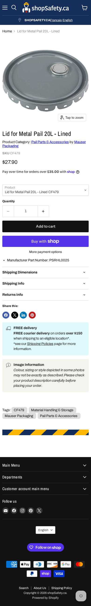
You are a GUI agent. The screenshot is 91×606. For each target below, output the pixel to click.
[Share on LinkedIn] (23, 315)
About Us (40, 588)
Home (7, 31)
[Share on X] (14, 315)
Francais (56, 20)
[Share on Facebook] (5, 315)
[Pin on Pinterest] (32, 315)
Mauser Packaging (19, 416)
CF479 (19, 410)
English (68, 20)
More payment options (45, 252)
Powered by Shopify (45, 597)
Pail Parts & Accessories (50, 142)
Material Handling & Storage (52, 410)
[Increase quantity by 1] (43, 211)
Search (23, 588)
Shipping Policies (40, 344)
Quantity (8, 201)
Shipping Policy (61, 588)
